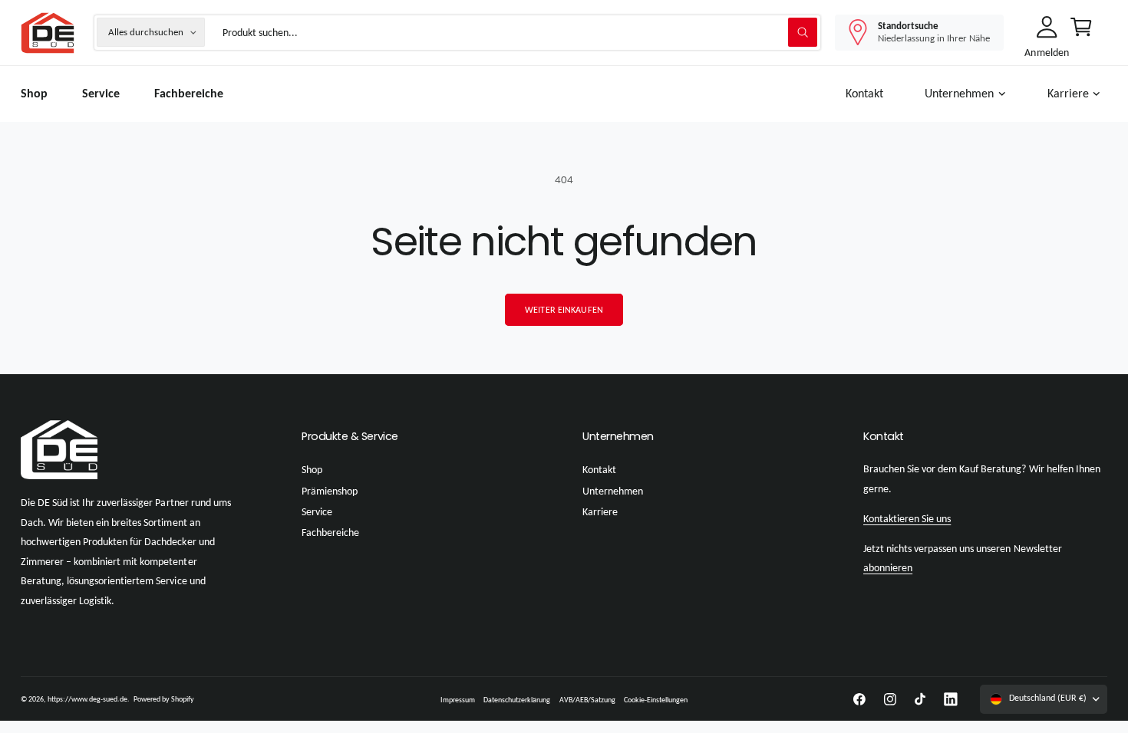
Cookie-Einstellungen (656, 700)
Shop (312, 469)
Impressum (457, 700)
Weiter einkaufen (564, 309)
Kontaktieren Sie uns (907, 518)
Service (317, 511)
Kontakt (599, 469)
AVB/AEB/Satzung (587, 700)
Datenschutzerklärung (516, 700)
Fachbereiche (330, 532)
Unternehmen (959, 93)
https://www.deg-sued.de (87, 699)
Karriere (1068, 93)
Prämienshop (330, 491)
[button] (968, 94)
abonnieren (887, 567)
